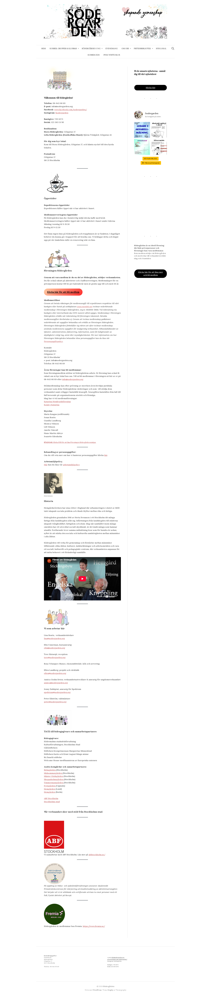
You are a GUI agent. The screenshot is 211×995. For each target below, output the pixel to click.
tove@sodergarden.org (54, 657)
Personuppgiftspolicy (53, 341)
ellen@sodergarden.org (55, 673)
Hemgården (49, 789)
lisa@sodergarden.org (54, 638)
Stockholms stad (52, 801)
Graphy (110, 990)
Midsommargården (53, 773)
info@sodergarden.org (72, 379)
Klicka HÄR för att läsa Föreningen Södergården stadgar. (70, 442)
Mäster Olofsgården (53, 776)
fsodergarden (61, 113)
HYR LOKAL (161, 48)
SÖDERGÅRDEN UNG (91, 48)
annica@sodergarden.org (56, 682)
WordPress (97, 990)
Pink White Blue (112, 55)
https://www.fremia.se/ (94, 926)
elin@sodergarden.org (54, 648)
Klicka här (150, 87)
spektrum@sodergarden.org (57, 692)
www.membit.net (84, 306)
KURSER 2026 (94, 55)
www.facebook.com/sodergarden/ (70, 109)
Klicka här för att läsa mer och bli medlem (150, 273)
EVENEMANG (112, 48)
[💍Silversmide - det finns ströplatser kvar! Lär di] (159, 147)
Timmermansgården (54, 782)
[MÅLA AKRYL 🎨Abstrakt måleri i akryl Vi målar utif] (159, 130)
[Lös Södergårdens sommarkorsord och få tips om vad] (142, 147)
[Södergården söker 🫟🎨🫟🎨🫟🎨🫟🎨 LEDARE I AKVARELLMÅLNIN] (142, 130)
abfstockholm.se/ (97, 854)
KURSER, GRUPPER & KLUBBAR (63, 48)
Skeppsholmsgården (54, 779)
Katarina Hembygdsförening (57, 401)
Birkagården (50, 770)
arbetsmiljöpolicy (71, 464)
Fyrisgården (50, 786)
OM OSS (125, 48)
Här (45, 464)
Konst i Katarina (51, 404)
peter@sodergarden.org (55, 702)
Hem (43, 48)
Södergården (108, 986)
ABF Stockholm (51, 798)
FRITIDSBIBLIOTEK (142, 48)
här (105, 455)
